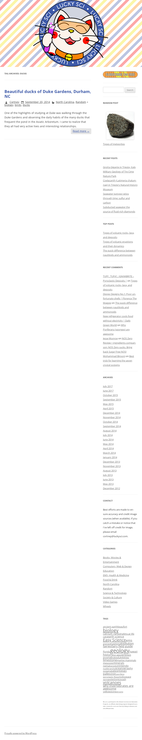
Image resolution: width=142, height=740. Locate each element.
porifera (120, 674)
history (108, 655)
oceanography (124, 668)
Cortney (14, 102)
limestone (110, 660)
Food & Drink (110, 579)
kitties (125, 657)
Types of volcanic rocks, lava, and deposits (120, 285)
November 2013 (112, 466)
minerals (118, 663)
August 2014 (109, 430)
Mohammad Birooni (114, 356)
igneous (126, 655)
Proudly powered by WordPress (20, 733)
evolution (127, 643)
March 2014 (109, 453)
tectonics (116, 679)
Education (108, 570)
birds (18, 105)
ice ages (117, 655)
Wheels (107, 606)
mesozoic (108, 663)
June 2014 (108, 439)
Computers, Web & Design (117, 566)
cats (105, 636)
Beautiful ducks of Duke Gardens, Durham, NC (47, 94)
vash (123, 679)
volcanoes (112, 682)
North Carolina (65, 102)
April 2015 (108, 408)
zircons (119, 691)
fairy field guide (122, 646)
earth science (115, 636)
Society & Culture (112, 597)
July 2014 (108, 435)
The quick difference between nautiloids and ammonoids (120, 307)
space (128, 676)
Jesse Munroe (110, 338)
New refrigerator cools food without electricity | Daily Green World (118, 321)
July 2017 (108, 386)
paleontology (119, 671)
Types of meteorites (114, 144)
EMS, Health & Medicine (116, 575)
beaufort (122, 626)
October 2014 (110, 421)
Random (81, 102)
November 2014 (112, 417)
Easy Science (114, 640)
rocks (122, 676)
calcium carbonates (115, 634)
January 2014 (110, 457)
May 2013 (108, 484)
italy (120, 657)
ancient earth (110, 626)
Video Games (110, 602)
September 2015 (112, 399)
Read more (81, 131)
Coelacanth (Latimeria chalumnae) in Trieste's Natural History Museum (120, 185)
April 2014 (108, 448)
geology (119, 650)
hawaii (133, 651)
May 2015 (108, 404)
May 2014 (108, 444)
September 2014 (112, 426)
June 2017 (108, 390)
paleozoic (109, 674)
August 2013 (109, 470)
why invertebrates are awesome (118, 687)
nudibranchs (109, 668)
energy (106, 644)
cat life (130, 634)
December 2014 (111, 413)
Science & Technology (115, 593)
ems (129, 640)
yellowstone (109, 691)
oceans (107, 671)
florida (106, 651)
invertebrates (110, 657)
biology (8, 105)
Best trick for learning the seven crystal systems (118, 360)
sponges (107, 679)
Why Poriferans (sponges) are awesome (116, 329)
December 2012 (111, 488)
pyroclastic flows (111, 677)
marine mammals (126, 660)
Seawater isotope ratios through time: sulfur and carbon (116, 198)
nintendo (123, 666)
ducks (26, 105)
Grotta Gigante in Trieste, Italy (119, 167)
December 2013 (111, 461)
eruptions (115, 643)
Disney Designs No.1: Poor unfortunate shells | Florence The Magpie (120, 298)
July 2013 (108, 475)
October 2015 (110, 395)
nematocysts (110, 666)
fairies (107, 646)
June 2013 (108, 479)
